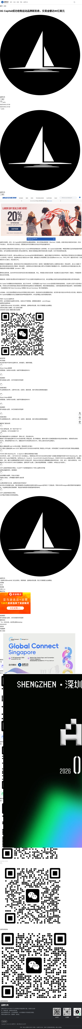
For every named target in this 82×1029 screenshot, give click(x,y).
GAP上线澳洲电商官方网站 (8, 493)
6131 (1, 585)
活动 (14, 2)
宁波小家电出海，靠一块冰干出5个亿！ (11, 429)
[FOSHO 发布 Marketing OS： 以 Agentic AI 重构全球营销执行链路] (41, 451)
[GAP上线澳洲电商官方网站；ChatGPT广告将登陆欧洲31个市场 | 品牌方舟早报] (41, 465)
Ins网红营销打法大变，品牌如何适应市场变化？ (13, 483)
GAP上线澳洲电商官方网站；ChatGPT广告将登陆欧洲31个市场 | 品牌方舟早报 (22, 468)
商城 (18, 2)
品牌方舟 (2, 97)
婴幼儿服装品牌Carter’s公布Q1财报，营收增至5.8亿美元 (16, 446)
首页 (11, 2)
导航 (21, 2)
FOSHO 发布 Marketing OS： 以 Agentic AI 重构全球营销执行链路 (19, 453)
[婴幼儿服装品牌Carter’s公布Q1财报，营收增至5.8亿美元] (41, 443)
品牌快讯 (2, 303)
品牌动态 (7, 303)
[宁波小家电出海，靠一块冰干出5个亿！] (41, 426)
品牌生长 (25, 2)
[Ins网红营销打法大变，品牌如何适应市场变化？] (41, 480)
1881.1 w (2, 589)
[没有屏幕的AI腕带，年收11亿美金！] (41, 472)
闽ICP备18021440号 (21, 1024)
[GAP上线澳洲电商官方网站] (41, 490)
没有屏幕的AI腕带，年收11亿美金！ (10, 475)
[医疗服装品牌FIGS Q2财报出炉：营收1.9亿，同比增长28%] (41, 433)
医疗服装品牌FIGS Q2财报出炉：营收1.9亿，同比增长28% (17, 436)
